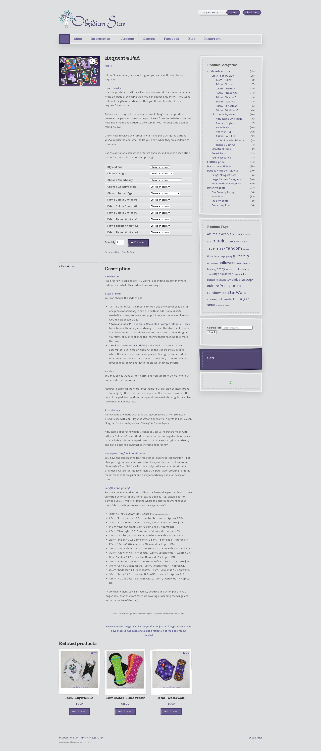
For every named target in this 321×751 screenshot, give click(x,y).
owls (236, 274)
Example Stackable (145, 324)
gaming (229, 256)
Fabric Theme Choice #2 (122, 225)
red (224, 293)
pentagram (224, 279)
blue (229, 241)
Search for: (214, 327)
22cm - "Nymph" (226, 88)
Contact (149, 39)
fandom (234, 248)
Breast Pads (218, 153)
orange (210, 274)
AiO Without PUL (226, 136)
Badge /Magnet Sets (223, 175)
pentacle (212, 279)
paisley (242, 274)
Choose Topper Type (120, 193)
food (217, 256)
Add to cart (138, 242)
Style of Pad (114, 167)
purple (235, 285)
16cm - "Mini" (224, 80)
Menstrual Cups (221, 149)
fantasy (246, 249)
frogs (223, 256)
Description (68, 266)
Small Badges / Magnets (226, 183)
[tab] (78, 266)
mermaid (229, 269)
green (215, 263)
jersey (220, 269)
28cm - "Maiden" (226, 97)
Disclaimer (255, 737)
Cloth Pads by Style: (223, 114)
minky (237, 269)
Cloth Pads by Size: (222, 75)
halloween (228, 262)
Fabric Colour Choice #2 (122, 206)
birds (209, 242)
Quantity (110, 242)
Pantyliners (222, 127)
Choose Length (116, 173)
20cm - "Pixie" (224, 84)
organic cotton (223, 274)
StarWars (237, 292)
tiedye (227, 306)
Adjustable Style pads (229, 118)
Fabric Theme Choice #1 (122, 219)
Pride (224, 285)
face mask (216, 248)
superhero (220, 306)
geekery (241, 255)
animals (214, 234)
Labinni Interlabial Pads (230, 140)
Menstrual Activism (219, 166)
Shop (78, 39)
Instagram (212, 39)
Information (100, 39)
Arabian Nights (225, 123)
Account (127, 39)
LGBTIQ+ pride (216, 162)
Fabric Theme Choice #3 (122, 232)
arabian (227, 234)
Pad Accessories (221, 157)
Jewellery (217, 196)
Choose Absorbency (120, 180)
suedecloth (231, 299)
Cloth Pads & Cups (125, 252)
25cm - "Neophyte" (227, 92)
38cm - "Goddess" (227, 110)
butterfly (238, 241)
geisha (210, 263)
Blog (191, 39)
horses (211, 269)
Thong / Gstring (225, 144)
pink (235, 279)
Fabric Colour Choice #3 (122, 212)
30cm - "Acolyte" (226, 101)
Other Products (216, 187)
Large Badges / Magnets (226, 179)
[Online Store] (92, 20)
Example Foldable (135, 345)
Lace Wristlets (219, 200)
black (218, 241)
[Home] (64, 39)
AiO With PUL (223, 131)
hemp (246, 263)
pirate (241, 279)
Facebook (171, 39)
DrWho (246, 242)
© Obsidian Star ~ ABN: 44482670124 (81, 737)
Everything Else (220, 205)
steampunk (215, 299)
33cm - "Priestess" (227, 105)
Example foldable (170, 324)
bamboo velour (243, 234)
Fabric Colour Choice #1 (122, 199)
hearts (240, 263)
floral (210, 256)
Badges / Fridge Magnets (222, 170)
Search (211, 332)
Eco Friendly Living (223, 192)
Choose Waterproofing (121, 186)
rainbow (214, 292)
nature (245, 269)
